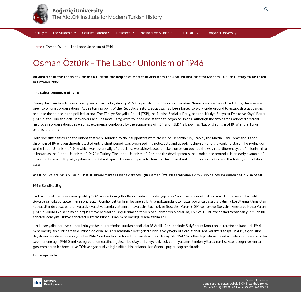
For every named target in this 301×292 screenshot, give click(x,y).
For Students (63, 33)
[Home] (98, 7)
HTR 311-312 (190, 33)
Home (37, 47)
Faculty (38, 33)
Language (40, 255)
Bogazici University (222, 33)
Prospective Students (156, 33)
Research (123, 33)
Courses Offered (94, 33)
